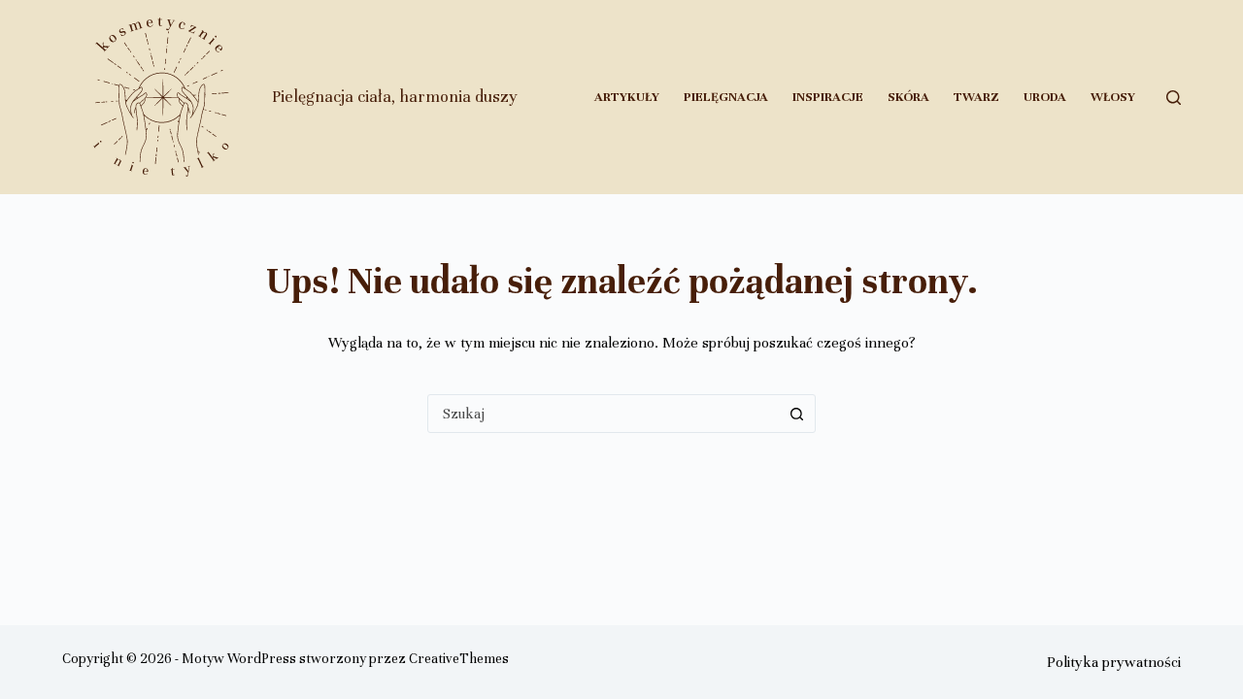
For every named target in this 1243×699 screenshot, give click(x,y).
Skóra (908, 97)
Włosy (1113, 97)
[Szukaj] (1173, 97)
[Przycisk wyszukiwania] (796, 413)
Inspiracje (827, 97)
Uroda (1045, 97)
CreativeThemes (459, 658)
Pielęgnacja (726, 97)
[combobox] (603, 413)
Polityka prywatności (1114, 662)
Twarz (976, 97)
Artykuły (626, 97)
